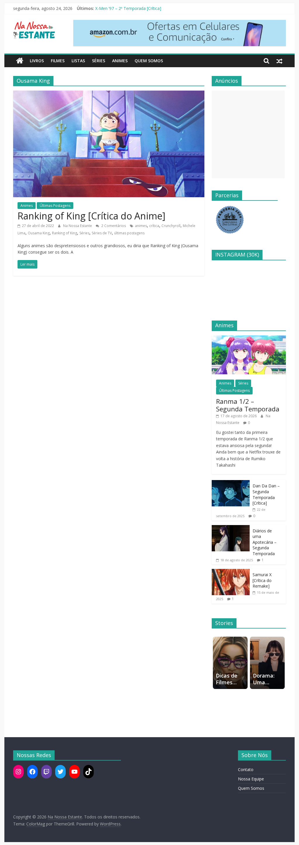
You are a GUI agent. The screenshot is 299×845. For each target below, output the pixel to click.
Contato (245, 769)
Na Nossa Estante (78, 225)
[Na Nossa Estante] (19, 61)
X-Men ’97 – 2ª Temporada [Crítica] (128, 8)
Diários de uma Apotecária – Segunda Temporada (265, 542)
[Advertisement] (248, 134)
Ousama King (39, 233)
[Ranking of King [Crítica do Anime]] (108, 94)
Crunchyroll (170, 225)
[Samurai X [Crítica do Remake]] (231, 572)
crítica (154, 225)
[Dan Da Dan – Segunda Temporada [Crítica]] (231, 483)
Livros (37, 60)
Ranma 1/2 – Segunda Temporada (247, 405)
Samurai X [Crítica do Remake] (262, 580)
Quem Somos (149, 60)
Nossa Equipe (251, 779)
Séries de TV (102, 233)
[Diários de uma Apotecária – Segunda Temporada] (231, 528)
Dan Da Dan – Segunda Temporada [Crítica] (266, 494)
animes (141, 225)
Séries (98, 60)
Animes (120, 60)
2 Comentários (113, 225)
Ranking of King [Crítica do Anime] (91, 215)
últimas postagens (129, 233)
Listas (78, 60)
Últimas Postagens (55, 205)
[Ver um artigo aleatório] (279, 61)
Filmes (58, 60)
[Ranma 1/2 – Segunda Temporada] (249, 338)
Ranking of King (64, 233)
